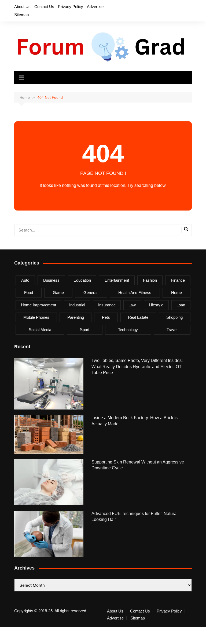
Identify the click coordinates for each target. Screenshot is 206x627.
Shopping (174, 317)
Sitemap (21, 14)
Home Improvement (38, 305)
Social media (40, 329)
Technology (128, 329)
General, (90, 292)
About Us (22, 6)
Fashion (150, 280)
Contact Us (44, 6)
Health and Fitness (134, 292)
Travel (172, 329)
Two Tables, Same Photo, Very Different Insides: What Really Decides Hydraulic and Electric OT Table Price (137, 366)
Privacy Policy (70, 6)
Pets (106, 317)
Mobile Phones (36, 317)
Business (51, 280)
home (176, 292)
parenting (75, 317)
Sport (84, 329)
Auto (25, 280)
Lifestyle (156, 305)
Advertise (95, 6)
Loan (180, 305)
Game (58, 292)
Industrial (77, 305)
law (132, 305)
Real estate (138, 317)
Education (82, 280)
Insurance (107, 305)
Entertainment (117, 280)
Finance (178, 280)
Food (28, 292)
